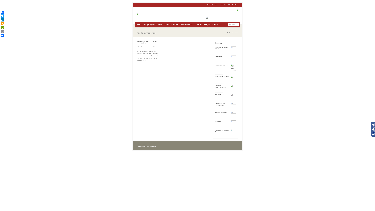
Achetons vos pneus (186, 25)
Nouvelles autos (233, 4)
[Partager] (2, 36)
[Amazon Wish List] (2, 24)
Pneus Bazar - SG (151, 46)
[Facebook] (2, 12)
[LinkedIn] (2, 20)
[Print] (2, 32)
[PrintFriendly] (2, 28)
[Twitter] (2, 16)
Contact (160, 25)
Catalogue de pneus (149, 25)
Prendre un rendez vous (171, 25)
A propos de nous (224, 4)
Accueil (216, 4)
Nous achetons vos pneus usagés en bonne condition (147, 42)
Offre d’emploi (210, 4)
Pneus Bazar (141, 46)
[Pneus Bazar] (141, 14)
